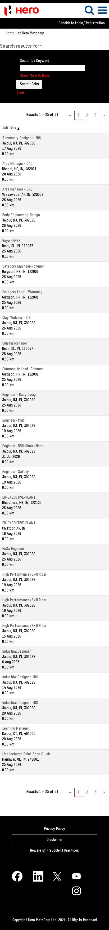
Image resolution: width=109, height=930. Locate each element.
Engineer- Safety (15, 472)
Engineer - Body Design (20, 395)
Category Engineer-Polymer (23, 266)
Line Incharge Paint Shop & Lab (26, 754)
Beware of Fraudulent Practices (54, 850)
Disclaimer (54, 840)
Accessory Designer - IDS (21, 138)
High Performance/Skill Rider (24, 574)
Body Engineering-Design (21, 215)
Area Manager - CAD (17, 164)
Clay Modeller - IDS (16, 318)
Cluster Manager (14, 343)
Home (10, 33)
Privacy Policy (54, 829)
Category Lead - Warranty (22, 292)
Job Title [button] (9, 128)
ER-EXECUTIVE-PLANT (18, 497)
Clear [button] (20, 92)
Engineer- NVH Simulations (22, 446)
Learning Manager (15, 728)
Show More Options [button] (34, 76)
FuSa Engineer (13, 549)
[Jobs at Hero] (19, 10)
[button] (102, 10)
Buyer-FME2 (11, 241)
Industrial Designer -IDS (20, 677)
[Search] (89, 10)
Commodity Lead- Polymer (22, 369)
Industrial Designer (16, 651)
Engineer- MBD (13, 420)
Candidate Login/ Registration (82, 23)
